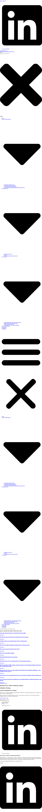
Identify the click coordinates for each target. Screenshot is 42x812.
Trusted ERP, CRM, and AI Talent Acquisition (11, 325)
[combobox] (4, 53)
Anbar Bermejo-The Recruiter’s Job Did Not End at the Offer (13, 633)
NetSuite (5, 553)
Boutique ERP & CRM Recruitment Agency (7, 51)
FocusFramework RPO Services (9, 184)
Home (3, 118)
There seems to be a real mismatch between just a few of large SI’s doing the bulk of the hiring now (20, 675)
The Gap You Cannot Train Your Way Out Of (9, 649)
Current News (4, 625)
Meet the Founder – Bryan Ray (9, 324)
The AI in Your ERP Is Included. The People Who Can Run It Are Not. (15, 645)
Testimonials (4, 626)
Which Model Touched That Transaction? (9, 657)
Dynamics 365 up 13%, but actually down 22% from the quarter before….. (16, 661)
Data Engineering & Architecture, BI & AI (11, 255)
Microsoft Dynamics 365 (8, 552)
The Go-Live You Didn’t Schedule (7, 653)
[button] (21, 372)
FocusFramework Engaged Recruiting (10, 186)
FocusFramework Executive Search (10, 185)
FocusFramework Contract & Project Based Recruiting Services (14, 187)
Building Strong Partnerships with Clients (11, 323)
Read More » (2, 639)
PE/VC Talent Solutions (6, 326)
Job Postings (4, 328)
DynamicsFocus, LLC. (3, 50)
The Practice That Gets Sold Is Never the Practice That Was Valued (14, 637)
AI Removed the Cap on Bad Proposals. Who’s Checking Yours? (13, 641)
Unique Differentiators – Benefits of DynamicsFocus (12, 322)
